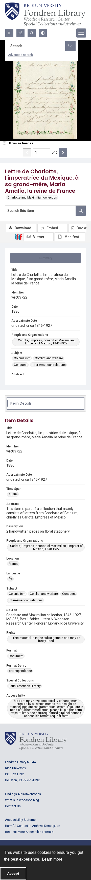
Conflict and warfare (49, 358)
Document (16, 656)
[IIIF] (18, 236)
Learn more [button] (52, 859)
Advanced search (20, 55)
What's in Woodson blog (22, 800)
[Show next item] (63, 152)
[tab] (45, 258)
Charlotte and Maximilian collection (32, 197)
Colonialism (22, 358)
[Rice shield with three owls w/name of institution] (45, 14)
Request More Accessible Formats (29, 832)
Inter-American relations (49, 365)
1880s (13, 494)
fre (11, 579)
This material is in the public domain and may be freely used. (46, 639)
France (13, 564)
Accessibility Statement (21, 820)
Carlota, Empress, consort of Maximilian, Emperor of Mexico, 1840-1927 (46, 342)
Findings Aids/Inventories (23, 794)
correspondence (20, 671)
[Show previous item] (27, 152)
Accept (13, 873)
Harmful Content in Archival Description (32, 826)
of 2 (54, 152)
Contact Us (13, 806)
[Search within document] (81, 211)
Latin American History (25, 686)
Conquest (21, 365)
